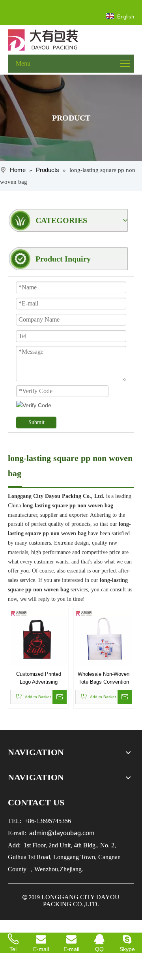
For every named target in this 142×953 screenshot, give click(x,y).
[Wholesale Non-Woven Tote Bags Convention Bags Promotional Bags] (103, 638)
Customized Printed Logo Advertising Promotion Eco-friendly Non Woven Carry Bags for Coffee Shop (38, 678)
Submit (36, 422)
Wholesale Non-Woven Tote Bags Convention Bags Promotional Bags (104, 678)
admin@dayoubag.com (61, 833)
